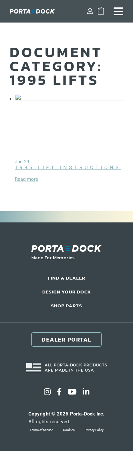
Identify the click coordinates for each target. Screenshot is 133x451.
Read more (26, 179)
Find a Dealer (66, 278)
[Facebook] (59, 391)
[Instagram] (47, 391)
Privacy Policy (94, 430)
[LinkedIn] (86, 391)
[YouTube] (72, 391)
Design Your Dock (66, 291)
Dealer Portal (66, 339)
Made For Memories (53, 257)
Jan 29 (22, 162)
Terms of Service (41, 430)
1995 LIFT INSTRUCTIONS (68, 167)
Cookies (69, 430)
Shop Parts (66, 305)
